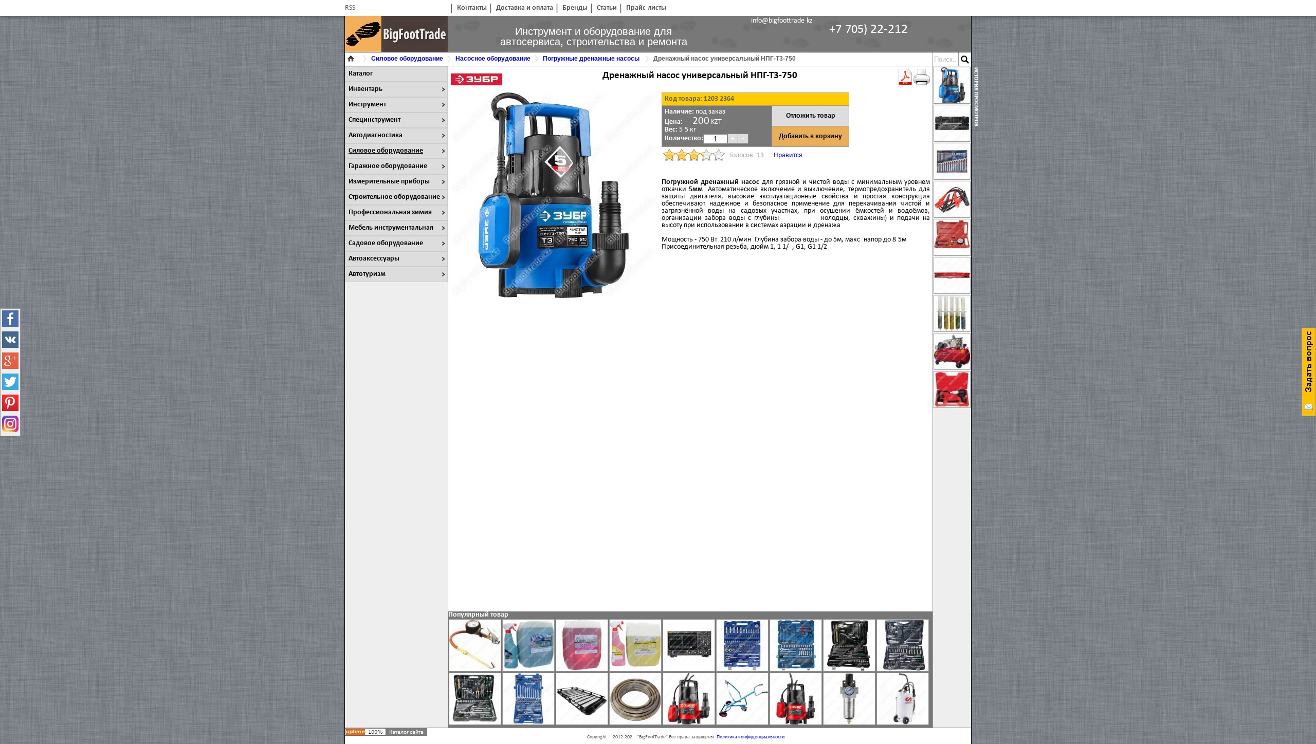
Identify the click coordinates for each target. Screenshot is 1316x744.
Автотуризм (367, 274)
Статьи (607, 8)
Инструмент (367, 104)
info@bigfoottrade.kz (782, 21)
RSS (350, 8)
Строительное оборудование (394, 197)
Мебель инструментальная (391, 228)
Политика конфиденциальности (750, 737)
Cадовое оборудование (386, 243)
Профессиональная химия (390, 212)
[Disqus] (690, 448)
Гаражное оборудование (388, 166)
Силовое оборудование (386, 151)
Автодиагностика (376, 135)
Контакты (472, 8)
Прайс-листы (646, 8)
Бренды (575, 8)
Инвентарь (365, 89)
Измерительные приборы (389, 181)
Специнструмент (374, 120)
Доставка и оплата (524, 8)
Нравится (788, 155)
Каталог (361, 74)
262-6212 (868, 29)
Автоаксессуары (374, 259)
